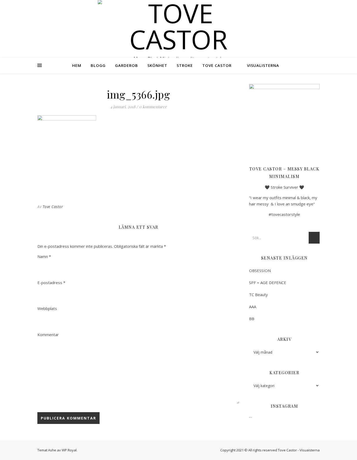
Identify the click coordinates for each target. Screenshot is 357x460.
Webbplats (47, 308)
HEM (76, 65)
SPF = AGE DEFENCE (267, 282)
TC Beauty (258, 294)
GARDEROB (126, 65)
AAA (252, 306)
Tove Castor (53, 206)
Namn (44, 256)
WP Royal (69, 450)
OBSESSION (260, 270)
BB (251, 318)
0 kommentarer (153, 106)
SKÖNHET (157, 65)
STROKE (185, 65)
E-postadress (51, 282)
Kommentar (48, 334)
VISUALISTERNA (263, 65)
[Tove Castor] (178, 26)
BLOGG (98, 65)
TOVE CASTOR (217, 65)
